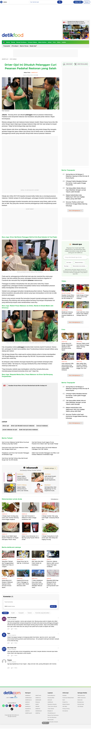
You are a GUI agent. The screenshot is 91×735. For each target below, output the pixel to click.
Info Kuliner (13, 59)
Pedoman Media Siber (68, 697)
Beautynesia (80, 702)
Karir (64, 699)
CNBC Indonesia (81, 697)
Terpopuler (6, 46)
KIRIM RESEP (69, 64)
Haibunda (79, 699)
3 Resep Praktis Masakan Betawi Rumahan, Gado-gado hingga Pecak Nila (76, 183)
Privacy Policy (66, 708)
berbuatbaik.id (51, 695)
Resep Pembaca (21, 42)
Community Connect (53, 721)
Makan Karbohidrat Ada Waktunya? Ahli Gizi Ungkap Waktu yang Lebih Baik (75, 197)
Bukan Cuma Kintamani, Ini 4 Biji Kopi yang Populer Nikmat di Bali (30, 537)
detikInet (27, 702)
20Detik (37, 706)
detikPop (37, 713)
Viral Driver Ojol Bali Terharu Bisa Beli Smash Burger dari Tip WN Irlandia (15, 458)
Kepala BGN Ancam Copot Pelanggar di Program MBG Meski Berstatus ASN (23, 583)
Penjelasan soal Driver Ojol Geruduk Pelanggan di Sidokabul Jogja (15, 453)
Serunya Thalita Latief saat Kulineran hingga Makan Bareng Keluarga (76, 204)
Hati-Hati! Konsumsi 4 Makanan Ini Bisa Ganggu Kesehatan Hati (29, 517)
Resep (13, 42)
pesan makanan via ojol (10, 429)
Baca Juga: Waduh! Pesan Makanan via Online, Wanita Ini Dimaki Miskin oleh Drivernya (27, 307)
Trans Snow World (52, 706)
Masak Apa (33, 46)
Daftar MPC (78, 2)
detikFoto (37, 708)
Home (8, 42)
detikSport (27, 706)
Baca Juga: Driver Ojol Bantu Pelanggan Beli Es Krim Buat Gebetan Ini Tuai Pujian (29, 237)
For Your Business (52, 717)
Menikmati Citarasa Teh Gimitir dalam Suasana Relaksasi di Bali (68, 314)
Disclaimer (65, 710)
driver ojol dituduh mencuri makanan (22, 425)
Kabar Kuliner (42, 42)
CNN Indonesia (81, 695)
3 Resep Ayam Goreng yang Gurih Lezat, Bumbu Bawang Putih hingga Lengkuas (10, 517)
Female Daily (80, 704)
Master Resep (24, 46)
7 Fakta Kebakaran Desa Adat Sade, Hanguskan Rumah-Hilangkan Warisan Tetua (37, 584)
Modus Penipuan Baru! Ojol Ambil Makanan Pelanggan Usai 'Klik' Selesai (44, 448)
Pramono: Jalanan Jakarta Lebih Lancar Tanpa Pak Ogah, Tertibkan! (53, 564)
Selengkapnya (54, 499)
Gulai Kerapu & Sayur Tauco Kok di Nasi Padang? (83, 296)
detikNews (27, 695)
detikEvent (50, 702)
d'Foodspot (15, 46)
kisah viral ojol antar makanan (28, 429)
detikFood (5, 59)
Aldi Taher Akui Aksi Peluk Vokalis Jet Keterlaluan (37, 563)
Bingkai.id (50, 710)
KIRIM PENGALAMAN (82, 64)
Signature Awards (52, 704)
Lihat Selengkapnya (74, 210)
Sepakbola (28, 708)
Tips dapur (66, 266)
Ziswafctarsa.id (51, 713)
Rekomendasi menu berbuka (79, 266)
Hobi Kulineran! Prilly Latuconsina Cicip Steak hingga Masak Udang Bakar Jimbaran (67, 367)
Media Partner (66, 704)
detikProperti (28, 713)
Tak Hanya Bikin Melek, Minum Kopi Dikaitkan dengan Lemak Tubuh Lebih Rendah (76, 190)
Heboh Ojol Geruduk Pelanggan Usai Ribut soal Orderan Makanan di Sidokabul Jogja (45, 453)
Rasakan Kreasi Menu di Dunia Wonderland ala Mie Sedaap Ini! (27, 385)
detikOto (27, 710)
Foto (54, 42)
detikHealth (38, 699)
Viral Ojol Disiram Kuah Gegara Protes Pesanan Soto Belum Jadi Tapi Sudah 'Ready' (45, 442)
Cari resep (68, 262)
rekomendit (50, 719)
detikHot (27, 704)
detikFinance (28, 699)
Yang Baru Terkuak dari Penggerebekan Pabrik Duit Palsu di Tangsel (8, 564)
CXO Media (80, 706)
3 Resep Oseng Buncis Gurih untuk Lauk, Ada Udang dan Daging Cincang (50, 537)
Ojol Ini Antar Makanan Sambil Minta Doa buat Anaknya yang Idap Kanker (15, 442)
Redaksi (65, 695)
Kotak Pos (65, 702)
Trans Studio (51, 708)
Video (59, 42)
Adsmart (50, 699)
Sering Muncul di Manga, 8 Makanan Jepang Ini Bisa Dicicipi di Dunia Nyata (7, 584)
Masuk (87, 2)
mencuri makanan (42, 425)
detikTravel (38, 695)
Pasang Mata (51, 697)
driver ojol (6, 425)
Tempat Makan (32, 42)
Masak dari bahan (79, 262)
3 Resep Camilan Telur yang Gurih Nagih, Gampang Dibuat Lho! (50, 517)
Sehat (50, 42)
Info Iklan (65, 706)
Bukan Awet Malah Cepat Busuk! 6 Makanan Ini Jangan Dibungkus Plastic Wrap (10, 537)
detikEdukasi (28, 697)
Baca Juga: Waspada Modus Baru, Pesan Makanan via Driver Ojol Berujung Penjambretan (27, 375)
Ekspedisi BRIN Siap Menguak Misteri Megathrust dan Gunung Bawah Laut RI (52, 584)
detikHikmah (38, 710)
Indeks (64, 42)
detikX (37, 704)
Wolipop (37, 702)
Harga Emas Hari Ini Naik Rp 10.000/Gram (23, 562)
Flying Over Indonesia (53, 715)
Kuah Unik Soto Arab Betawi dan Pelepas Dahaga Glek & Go (83, 313)
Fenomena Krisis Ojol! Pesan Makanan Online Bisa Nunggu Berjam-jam (15, 448)
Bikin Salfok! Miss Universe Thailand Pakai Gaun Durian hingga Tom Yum (82, 366)
